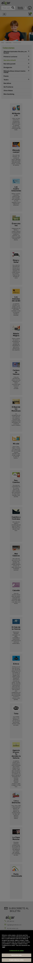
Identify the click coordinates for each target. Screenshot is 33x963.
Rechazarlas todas (16, 955)
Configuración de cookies (16, 950)
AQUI (3, 947)
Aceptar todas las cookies (16, 960)
